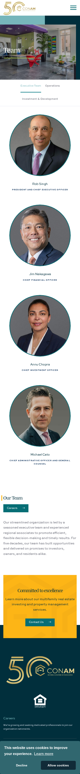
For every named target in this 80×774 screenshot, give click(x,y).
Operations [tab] (52, 85)
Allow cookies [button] (58, 765)
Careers (12, 508)
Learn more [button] (43, 754)
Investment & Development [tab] (40, 99)
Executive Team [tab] (30, 85)
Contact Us (36, 622)
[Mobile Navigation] (73, 8)
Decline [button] (21, 765)
